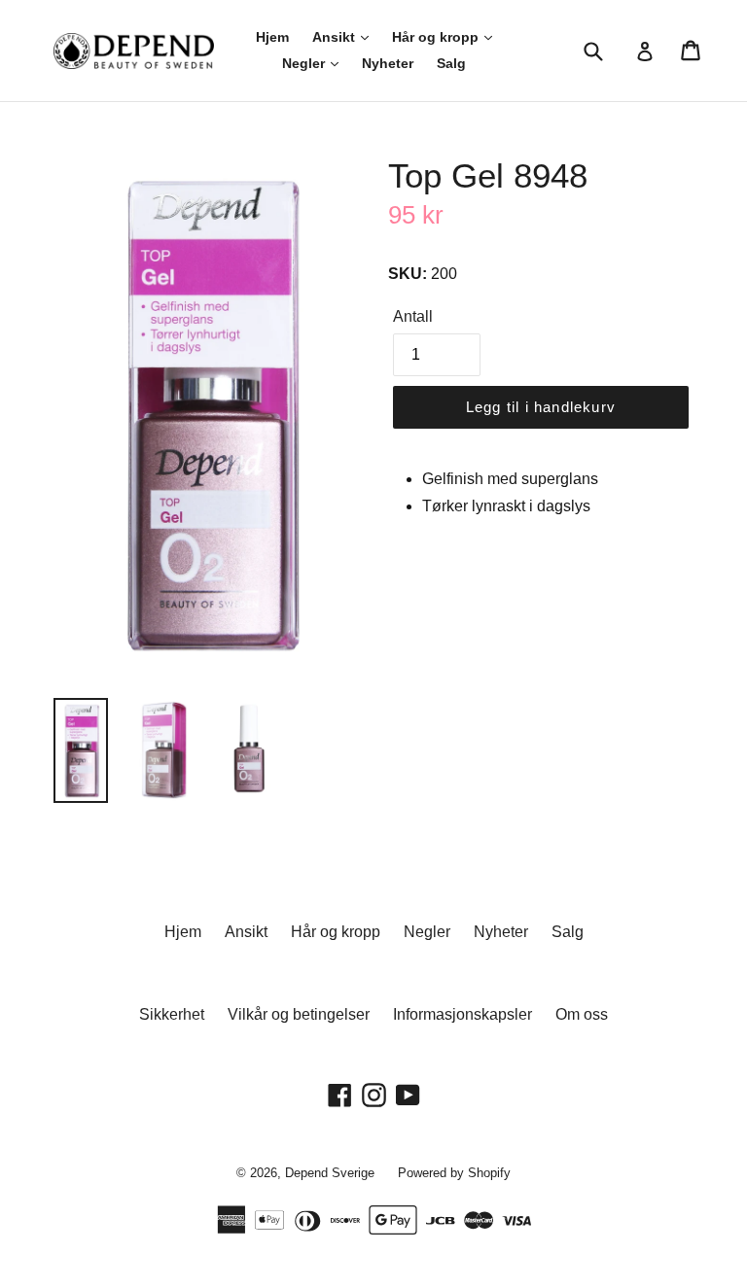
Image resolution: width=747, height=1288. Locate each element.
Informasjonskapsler (462, 1014)
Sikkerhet (171, 1014)
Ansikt (335, 37)
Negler (305, 63)
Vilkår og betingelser (299, 1014)
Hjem (272, 37)
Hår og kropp (437, 37)
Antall (413, 316)
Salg (451, 63)
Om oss (581, 1014)
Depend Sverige (329, 1173)
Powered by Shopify (454, 1173)
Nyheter (387, 63)
